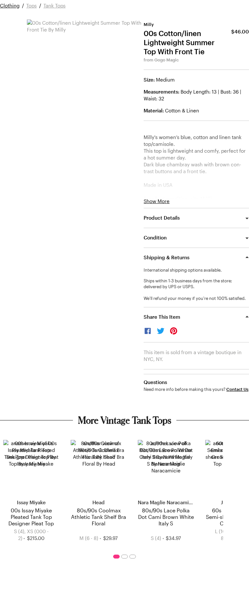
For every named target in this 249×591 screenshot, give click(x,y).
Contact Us (237, 389)
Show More (157, 201)
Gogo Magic (166, 59)
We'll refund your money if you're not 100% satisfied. (195, 298)
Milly (149, 24)
